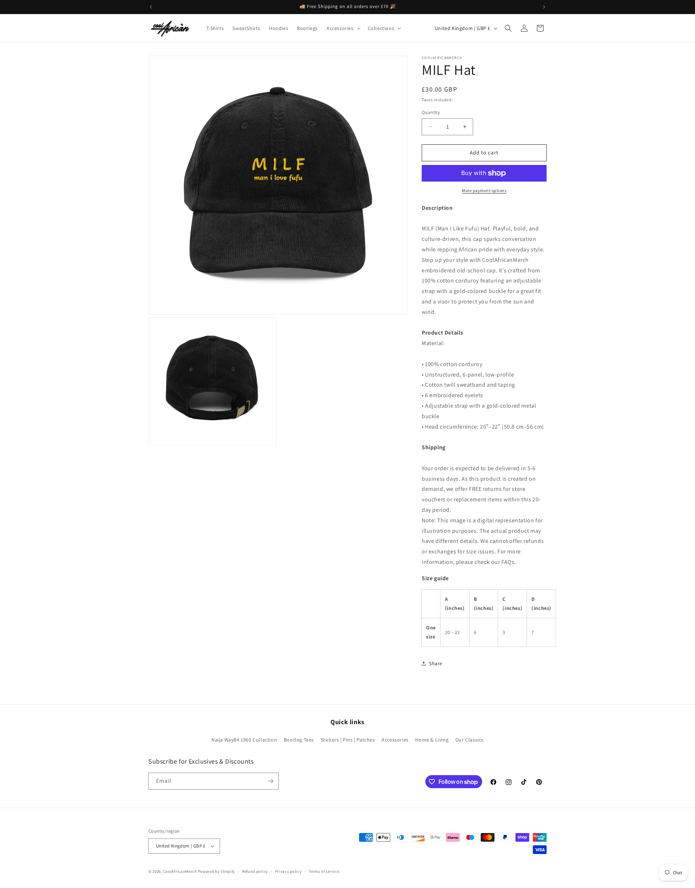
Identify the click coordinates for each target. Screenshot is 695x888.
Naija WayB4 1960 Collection (244, 739)
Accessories (395, 739)
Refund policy (255, 871)
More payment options (484, 190)
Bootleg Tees (299, 739)
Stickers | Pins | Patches (348, 739)
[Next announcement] (544, 7)
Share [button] (435, 663)
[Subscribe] (270, 781)
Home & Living (431, 739)
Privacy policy (288, 871)
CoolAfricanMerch (180, 871)
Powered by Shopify (216, 871)
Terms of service (324, 871)
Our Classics (469, 739)
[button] (342, 28)
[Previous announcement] (151, 7)
